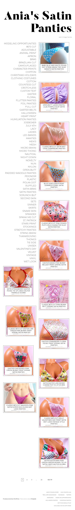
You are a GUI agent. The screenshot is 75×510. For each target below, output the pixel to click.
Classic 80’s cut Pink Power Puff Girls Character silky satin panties (54, 225)
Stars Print (29, 223)
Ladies (32, 132)
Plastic (31, 179)
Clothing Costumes (23, 78)
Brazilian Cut (27, 62)
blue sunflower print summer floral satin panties (54, 185)
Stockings (29, 227)
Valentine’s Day (26, 249)
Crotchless (28, 88)
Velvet (32, 252)
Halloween (28, 113)
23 (42, 480)
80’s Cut (31, 46)
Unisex (32, 245)
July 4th (31, 125)
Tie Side (31, 242)
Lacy (33, 129)
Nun (33, 163)
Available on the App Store (62, 505)
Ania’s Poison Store (52, 492)
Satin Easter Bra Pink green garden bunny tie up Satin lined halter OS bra (54, 462)
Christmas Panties (65, 500)
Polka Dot (29, 182)
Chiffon (31, 72)
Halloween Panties (52, 500)
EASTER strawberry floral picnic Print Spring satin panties (54, 343)
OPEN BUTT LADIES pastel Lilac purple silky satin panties (54, 107)
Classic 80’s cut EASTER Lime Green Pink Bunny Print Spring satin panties (21, 330)
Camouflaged (27, 65)
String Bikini (28, 233)
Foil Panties (28, 103)
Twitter (69, 495)
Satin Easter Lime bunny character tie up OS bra (54, 384)
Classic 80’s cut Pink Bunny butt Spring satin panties (54, 305)
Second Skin (28, 198)
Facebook (61, 495)
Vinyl (33, 258)
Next (49, 479)
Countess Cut (27, 84)
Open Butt (29, 170)
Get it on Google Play (64, 503)
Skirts (32, 208)
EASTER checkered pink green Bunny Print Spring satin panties (18, 370)
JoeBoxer (30, 122)
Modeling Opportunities (20, 43)
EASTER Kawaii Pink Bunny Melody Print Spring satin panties (54, 265)
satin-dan (17, 294)
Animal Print (28, 53)
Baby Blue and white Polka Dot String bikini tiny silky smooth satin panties (54, 67)
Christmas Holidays (23, 75)
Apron (32, 56)
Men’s (32, 141)
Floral (31, 97)
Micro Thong (27, 151)
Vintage (31, 255)
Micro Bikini (28, 148)
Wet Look (30, 261)
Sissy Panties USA (66, 492)
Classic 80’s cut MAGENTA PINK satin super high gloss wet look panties (19, 407)
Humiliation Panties (23, 119)
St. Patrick (29, 220)
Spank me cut (27, 217)
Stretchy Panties (25, 230)
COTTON (31, 81)
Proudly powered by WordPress (11, 499)
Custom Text (28, 91)
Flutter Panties (26, 100)
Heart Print (28, 116)
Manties (31, 138)
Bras (33, 59)
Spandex (30, 214)
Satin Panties (27, 192)
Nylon (32, 166)
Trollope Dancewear (49, 495)
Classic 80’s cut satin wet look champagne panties (54, 147)
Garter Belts (28, 110)
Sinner (31, 204)
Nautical (30, 154)
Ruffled (30, 185)
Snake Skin (29, 211)
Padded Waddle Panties (20, 173)
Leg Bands (29, 135)
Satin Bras (29, 189)
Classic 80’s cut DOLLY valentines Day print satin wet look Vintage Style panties (54, 421)
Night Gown (28, 157)
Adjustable (28, 50)
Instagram (50, 497)
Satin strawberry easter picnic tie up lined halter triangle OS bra (18, 291)
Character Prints (24, 69)
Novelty (31, 160)
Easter (32, 94)
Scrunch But (27, 195)
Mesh (32, 144)
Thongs (31, 239)
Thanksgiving (27, 236)
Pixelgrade (33, 499)
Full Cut (30, 106)
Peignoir (30, 176)
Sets (33, 201)
